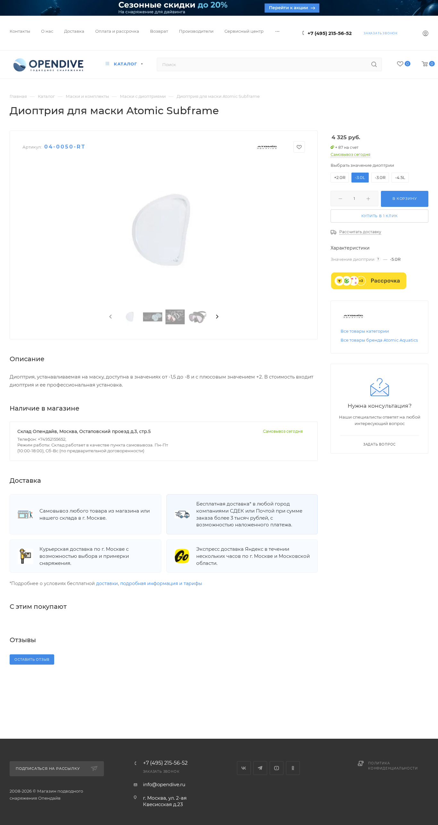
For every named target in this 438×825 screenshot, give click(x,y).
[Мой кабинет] (425, 34)
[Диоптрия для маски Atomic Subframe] (163, 231)
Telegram (260, 768)
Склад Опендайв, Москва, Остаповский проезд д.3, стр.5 (84, 431)
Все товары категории (365, 331)
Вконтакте (244, 768)
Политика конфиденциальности (392, 765)
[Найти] (374, 64)
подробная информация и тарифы (161, 583)
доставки (107, 583)
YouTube (276, 768)
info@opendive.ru (164, 784)
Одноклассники (293, 768)
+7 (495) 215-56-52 (329, 33)
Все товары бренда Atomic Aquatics (379, 340)
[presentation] (110, 316)
